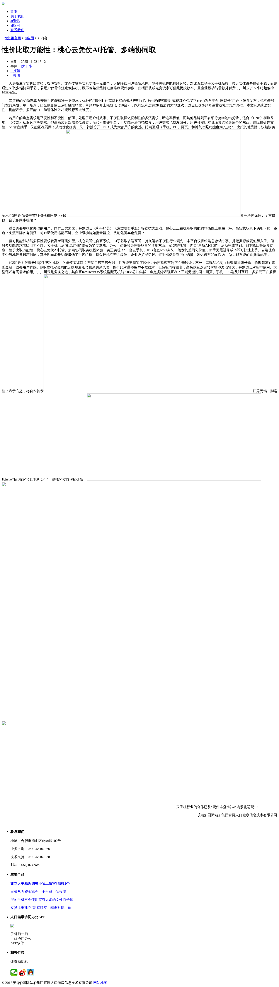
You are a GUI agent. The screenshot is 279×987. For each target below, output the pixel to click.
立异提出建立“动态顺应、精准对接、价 (40, 908)
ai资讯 (15, 21)
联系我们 (17, 30)
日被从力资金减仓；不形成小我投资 (38, 891)
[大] (24, 66)
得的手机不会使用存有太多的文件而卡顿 (41, 899)
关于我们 (17, 16)
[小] (30, 66)
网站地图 (100, 983)
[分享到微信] (13, 972)
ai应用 (15, 25)
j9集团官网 (12, 38)
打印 (15, 71)
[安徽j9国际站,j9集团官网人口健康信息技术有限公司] (3, 4)
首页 (13, 12)
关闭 (15, 75)
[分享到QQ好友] (30, 972)
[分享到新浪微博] (22, 972)
